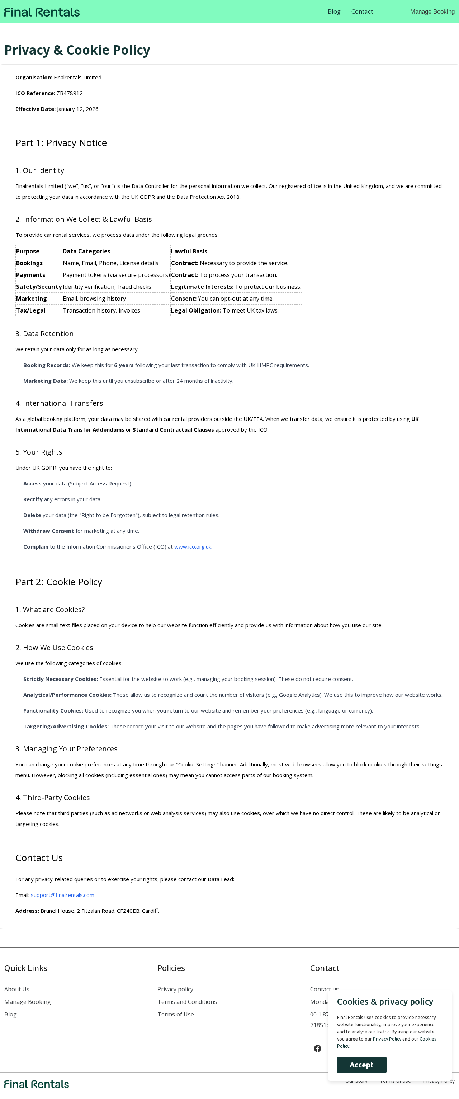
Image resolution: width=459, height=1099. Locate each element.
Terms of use (395, 1080)
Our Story (356, 1080)
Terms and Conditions (187, 1002)
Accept (362, 1065)
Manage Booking (432, 11)
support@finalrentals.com (62, 894)
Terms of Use (175, 1014)
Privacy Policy (439, 1080)
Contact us (324, 989)
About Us (16, 989)
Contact (362, 11)
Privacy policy (175, 989)
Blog (334, 11)
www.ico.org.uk (192, 546)
